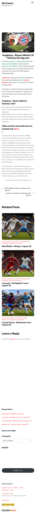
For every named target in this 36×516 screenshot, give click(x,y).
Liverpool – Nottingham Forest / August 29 (16, 417)
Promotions (5, 490)
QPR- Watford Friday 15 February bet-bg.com (17, 189)
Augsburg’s (6, 78)
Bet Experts (6, 493)
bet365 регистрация (20, 318)
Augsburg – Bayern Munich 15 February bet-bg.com (18, 56)
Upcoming (5, 243)
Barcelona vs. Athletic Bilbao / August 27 (15, 424)
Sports (21, 487)
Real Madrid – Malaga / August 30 (16, 246)
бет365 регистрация (15, 243)
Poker (12, 490)
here (9, 85)
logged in (14, 339)
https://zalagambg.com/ (22, 241)
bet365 (15, 487)
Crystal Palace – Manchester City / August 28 (16, 421)
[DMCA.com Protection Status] (8, 505)
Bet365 (11, 241)
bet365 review (18, 470)
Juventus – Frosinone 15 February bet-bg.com (18, 194)
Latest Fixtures (6, 487)
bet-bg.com (5, 241)
